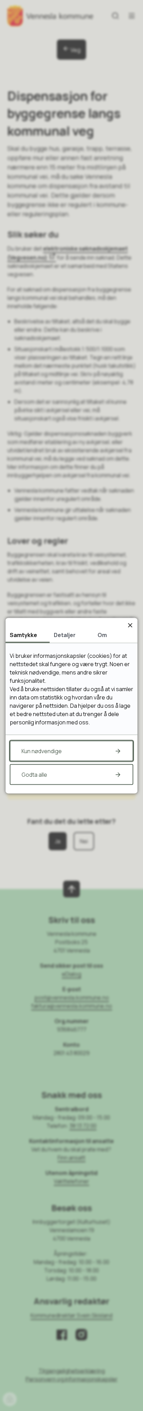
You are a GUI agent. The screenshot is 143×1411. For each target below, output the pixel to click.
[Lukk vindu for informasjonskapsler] (130, 625)
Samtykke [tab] (23, 634)
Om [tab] (102, 634)
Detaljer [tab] (65, 634)
